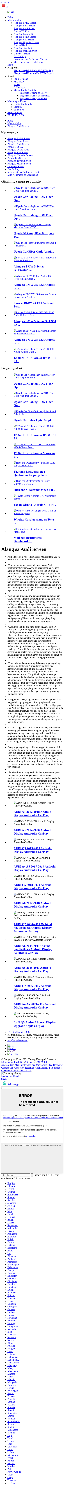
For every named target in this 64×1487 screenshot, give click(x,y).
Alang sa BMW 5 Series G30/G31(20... (29, 268)
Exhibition (19, 109)
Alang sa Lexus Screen (25, 36)
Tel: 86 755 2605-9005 (18, 1032)
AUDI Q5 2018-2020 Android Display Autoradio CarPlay (33, 886)
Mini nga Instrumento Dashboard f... (28, 539)
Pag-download (21, 78)
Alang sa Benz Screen (24, 25)
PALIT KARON (15, 115)
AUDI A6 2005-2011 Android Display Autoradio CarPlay (32, 969)
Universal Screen (22, 53)
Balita (10, 64)
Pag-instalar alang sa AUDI (33, 98)
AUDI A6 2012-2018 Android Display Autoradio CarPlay (32, 904)
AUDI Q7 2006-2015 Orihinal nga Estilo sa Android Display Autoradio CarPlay (33, 928)
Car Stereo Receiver (24, 1067)
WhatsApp (13, 1084)
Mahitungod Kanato (17, 101)
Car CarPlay (20, 56)
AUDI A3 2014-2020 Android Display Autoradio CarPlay (32, 831)
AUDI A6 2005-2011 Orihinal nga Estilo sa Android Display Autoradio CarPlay (33, 949)
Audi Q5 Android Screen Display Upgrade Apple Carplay (35, 1024)
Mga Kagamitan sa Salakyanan (29, 62)
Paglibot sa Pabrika (23, 104)
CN (7, 6)
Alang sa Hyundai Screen (26, 42)
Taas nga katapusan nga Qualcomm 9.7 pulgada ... (30, 473)
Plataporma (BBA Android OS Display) (33, 70)
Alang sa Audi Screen (24, 28)
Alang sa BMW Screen (25, 22)
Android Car (7, 1065)
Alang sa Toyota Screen (25, 48)
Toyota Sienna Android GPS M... (35, 504)
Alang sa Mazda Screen (25, 50)
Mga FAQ (19, 81)
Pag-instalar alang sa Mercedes (35, 95)
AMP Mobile (41, 1062)
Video (17, 84)
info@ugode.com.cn (17, 1040)
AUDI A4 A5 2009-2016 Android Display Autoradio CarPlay (35, 1005)
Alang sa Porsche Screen (26, 34)
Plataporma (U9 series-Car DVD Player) (33, 73)
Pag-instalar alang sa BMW (33, 92)
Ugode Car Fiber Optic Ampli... (34, 251)
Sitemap (29, 1062)
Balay (10, 17)
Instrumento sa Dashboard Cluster (30, 59)
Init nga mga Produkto (12, 1062)
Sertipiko (18, 107)
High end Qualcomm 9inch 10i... (34, 489)
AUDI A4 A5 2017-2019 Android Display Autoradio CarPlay (35, 868)
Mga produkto (14, 20)
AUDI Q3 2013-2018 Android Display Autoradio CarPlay (33, 850)
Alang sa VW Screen (24, 39)
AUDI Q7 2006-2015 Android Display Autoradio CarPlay (33, 987)
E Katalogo (19, 87)
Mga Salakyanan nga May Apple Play (33, 1065)
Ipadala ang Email (10, 1076)
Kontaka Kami (14, 112)
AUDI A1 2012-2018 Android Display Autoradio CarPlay (32, 813)
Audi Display (41, 1067)
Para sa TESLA (21, 31)
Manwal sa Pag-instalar (25, 90)
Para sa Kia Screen (23, 45)
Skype (4, 1079)
